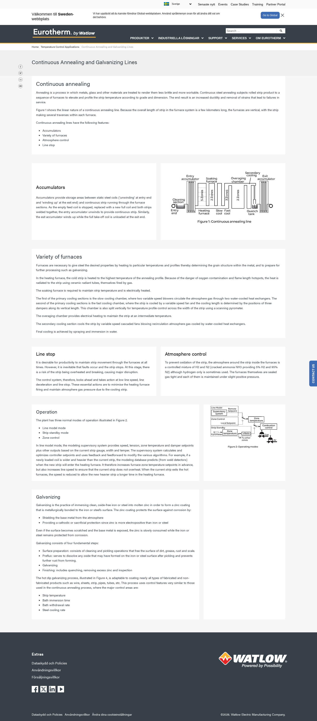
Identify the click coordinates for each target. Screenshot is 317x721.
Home (35, 47)
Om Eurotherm (268, 38)
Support (215, 38)
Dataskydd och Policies (49, 663)
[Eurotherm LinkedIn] (20, 80)
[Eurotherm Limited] (64, 37)
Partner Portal (275, 4)
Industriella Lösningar (178, 38)
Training (257, 4)
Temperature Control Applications (60, 47)
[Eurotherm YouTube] (20, 86)
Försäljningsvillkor (46, 677)
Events (223, 4)
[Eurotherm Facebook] (20, 67)
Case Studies (240, 4)
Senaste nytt (206, 4)
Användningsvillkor (46, 669)
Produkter (139, 38)
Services (239, 38)
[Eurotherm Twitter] (20, 73)
